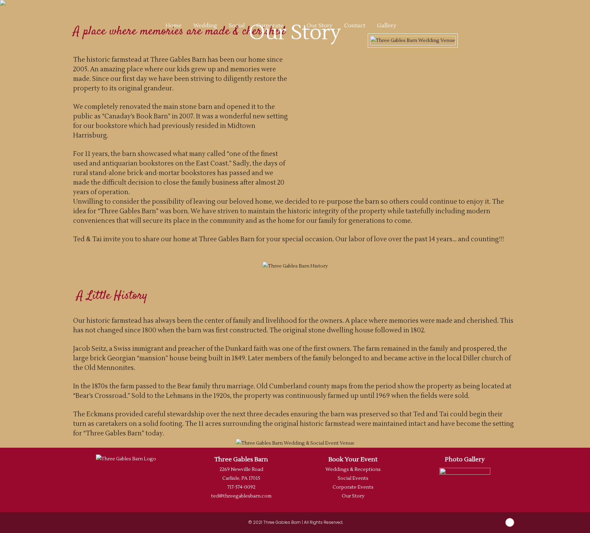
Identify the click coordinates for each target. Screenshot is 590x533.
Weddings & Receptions (353, 469)
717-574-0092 (241, 487)
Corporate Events (353, 487)
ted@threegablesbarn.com (241, 496)
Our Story (353, 496)
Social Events (353, 478)
